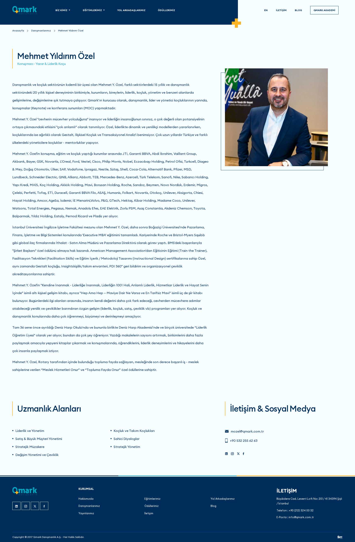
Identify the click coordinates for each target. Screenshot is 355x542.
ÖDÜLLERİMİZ (166, 10)
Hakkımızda (85, 498)
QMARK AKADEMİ (324, 10)
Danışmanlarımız (41, 30)
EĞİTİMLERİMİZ (92, 10)
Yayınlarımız (86, 513)
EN (266, 10)
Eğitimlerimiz (152, 498)
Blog (213, 505)
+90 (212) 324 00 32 (301, 510)
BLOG (298, 10)
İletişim (148, 513)
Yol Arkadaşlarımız (223, 498)
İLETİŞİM (281, 10)
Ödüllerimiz (151, 505)
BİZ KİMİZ (61, 10)
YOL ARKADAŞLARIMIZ (131, 10)
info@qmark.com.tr (301, 517)
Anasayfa (18, 30)
